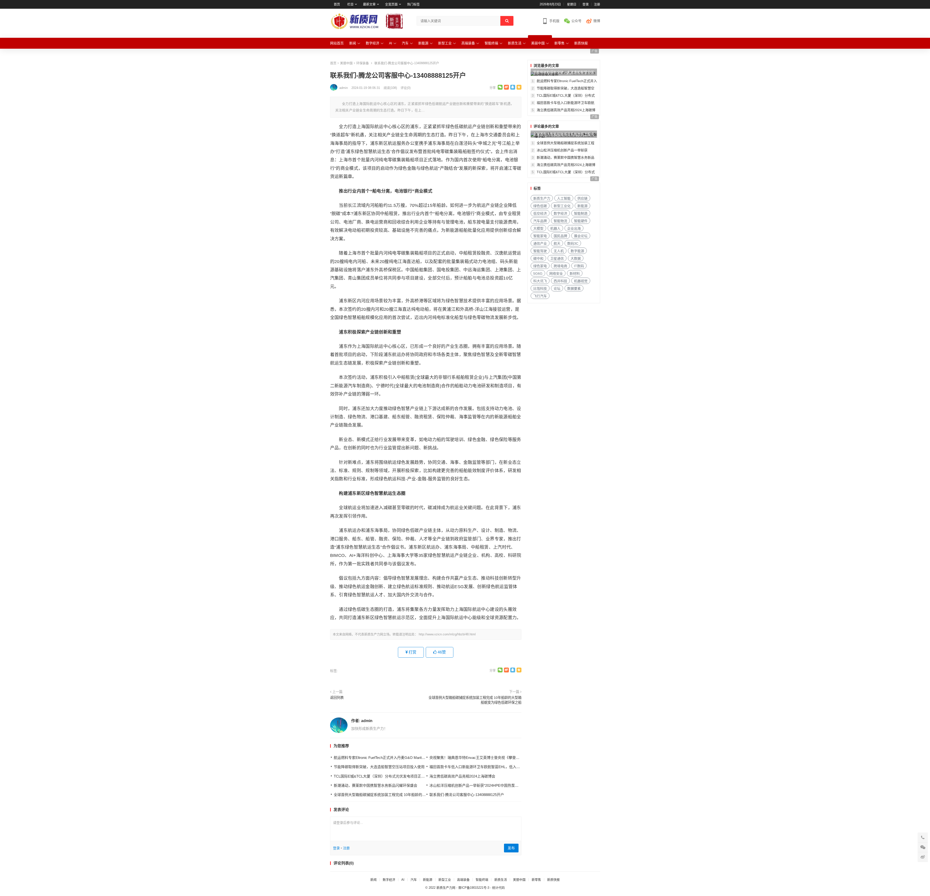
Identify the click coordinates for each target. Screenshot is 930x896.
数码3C (572, 243)
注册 (597, 4)
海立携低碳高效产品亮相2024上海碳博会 (462, 776)
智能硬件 (581, 221)
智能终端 (491, 43)
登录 (585, 4)
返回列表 (337, 698)
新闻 (352, 43)
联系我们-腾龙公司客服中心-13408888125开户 (466, 795)
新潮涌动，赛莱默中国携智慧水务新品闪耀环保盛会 (375, 785)
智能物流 (560, 221)
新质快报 (581, 43)
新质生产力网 (445, 887)
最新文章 (369, 4)
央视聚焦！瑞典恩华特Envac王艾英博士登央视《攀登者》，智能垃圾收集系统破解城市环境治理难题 (509, 758)
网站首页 (337, 43)
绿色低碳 (540, 206)
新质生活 (514, 43)
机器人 (555, 228)
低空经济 (540, 213)
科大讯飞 (540, 281)
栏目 (350, 4)
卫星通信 (557, 258)
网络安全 (556, 273)
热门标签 (413, 4)
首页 (337, 4)
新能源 (423, 43)
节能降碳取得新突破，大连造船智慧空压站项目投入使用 (379, 767)
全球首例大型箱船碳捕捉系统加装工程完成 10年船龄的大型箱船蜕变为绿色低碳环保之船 (474, 700)
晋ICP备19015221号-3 (473, 887)
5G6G (537, 273)
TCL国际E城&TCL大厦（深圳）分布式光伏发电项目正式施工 (383, 776)
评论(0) (406, 88)
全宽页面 (391, 4)
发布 (511, 848)
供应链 (582, 198)
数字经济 (372, 43)
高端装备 (468, 43)
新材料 (575, 273)
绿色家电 (540, 266)
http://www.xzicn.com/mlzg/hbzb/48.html (447, 634)
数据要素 (574, 288)
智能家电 (540, 236)
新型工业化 (562, 206)
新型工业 (445, 43)
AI (390, 43)
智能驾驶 (540, 251)
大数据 (576, 258)
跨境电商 (560, 266)
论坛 (557, 288)
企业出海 (574, 228)
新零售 (559, 43)
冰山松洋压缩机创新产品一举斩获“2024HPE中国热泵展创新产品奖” (483, 785)
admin (366, 721)
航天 (557, 243)
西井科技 (560, 281)
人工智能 (564, 198)
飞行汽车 (540, 296)
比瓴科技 (540, 288)
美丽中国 (538, 43)
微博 (596, 21)
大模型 (538, 228)
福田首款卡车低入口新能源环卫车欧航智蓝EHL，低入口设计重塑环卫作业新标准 (494, 767)
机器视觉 (581, 281)
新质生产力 (541, 198)
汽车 (405, 43)
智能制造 (581, 213)
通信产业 (540, 243)
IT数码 (579, 266)
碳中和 (538, 258)
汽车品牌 (540, 221)
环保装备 (362, 63)
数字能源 (577, 251)
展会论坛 (581, 236)
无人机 (559, 251)
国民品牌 (560, 236)
